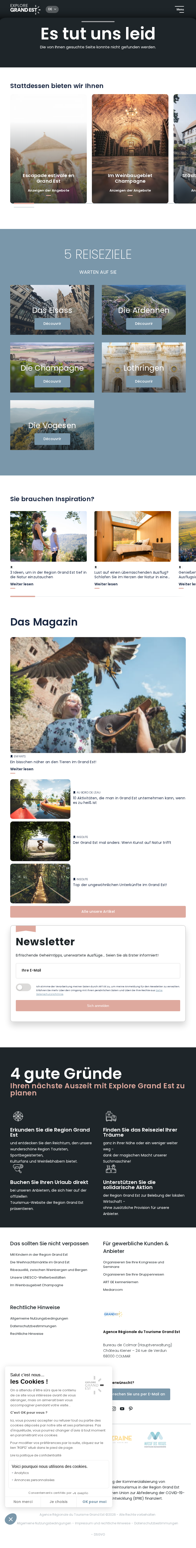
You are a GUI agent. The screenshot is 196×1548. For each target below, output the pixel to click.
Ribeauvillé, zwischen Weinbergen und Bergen (48, 1270)
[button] (11, 1519)
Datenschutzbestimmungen (33, 1326)
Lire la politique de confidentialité (35, 1455)
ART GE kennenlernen (120, 1282)
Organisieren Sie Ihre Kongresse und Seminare (133, 1265)
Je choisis (59, 1502)
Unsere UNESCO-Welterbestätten (38, 1277)
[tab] (24, 203)
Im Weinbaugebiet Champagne (36, 1285)
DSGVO (99, 1534)
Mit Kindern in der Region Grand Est (39, 1254)
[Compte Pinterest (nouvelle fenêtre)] (129, 1409)
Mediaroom (113, 1290)
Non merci (23, 1502)
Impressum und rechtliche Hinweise (102, 1523)
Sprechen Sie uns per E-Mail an (136, 1394)
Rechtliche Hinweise (35, 1308)
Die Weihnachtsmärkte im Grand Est (39, 1262)
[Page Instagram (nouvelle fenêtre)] (113, 1409)
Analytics (21, 1473)
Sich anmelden (98, 1006)
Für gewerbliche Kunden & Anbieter (136, 1247)
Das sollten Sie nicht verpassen (49, 1244)
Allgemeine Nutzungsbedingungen (39, 1318)
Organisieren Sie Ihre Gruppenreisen (133, 1274)
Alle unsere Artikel (98, 912)
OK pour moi (94, 1502)
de (50, 9)
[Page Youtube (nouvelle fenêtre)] (122, 1409)
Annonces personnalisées (34, 1480)
